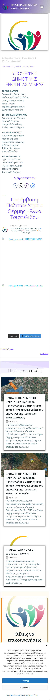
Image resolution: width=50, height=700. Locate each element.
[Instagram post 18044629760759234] (24, 260)
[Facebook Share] (15, 185)
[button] (46, 645)
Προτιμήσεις (25, 687)
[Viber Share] (27, 185)
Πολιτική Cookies (13, 695)
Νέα (31, 66)
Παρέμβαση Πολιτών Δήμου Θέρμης (19, 58)
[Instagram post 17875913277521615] (24, 307)
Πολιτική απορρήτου (29, 695)
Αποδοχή (25, 681)
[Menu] (42, 7)
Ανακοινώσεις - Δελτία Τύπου (15, 66)
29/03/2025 (12, 558)
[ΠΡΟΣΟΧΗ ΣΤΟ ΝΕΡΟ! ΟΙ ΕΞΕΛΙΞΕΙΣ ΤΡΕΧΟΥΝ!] (24, 540)
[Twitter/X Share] (21, 185)
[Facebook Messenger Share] (32, 185)
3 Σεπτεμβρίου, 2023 (12, 61)
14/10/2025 (12, 497)
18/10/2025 (12, 422)
